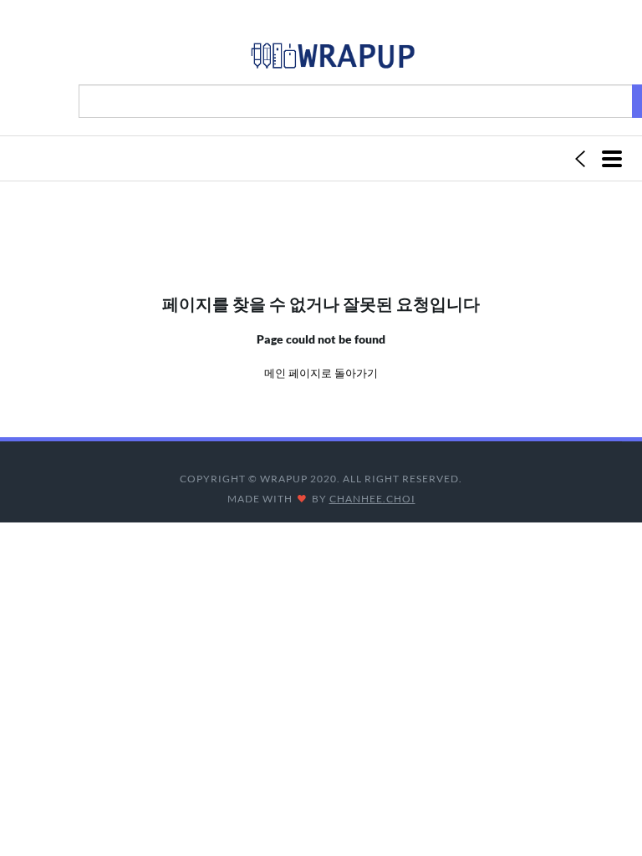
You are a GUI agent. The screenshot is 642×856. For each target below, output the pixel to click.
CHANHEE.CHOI (372, 498)
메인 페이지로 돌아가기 (321, 373)
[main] (331, 59)
